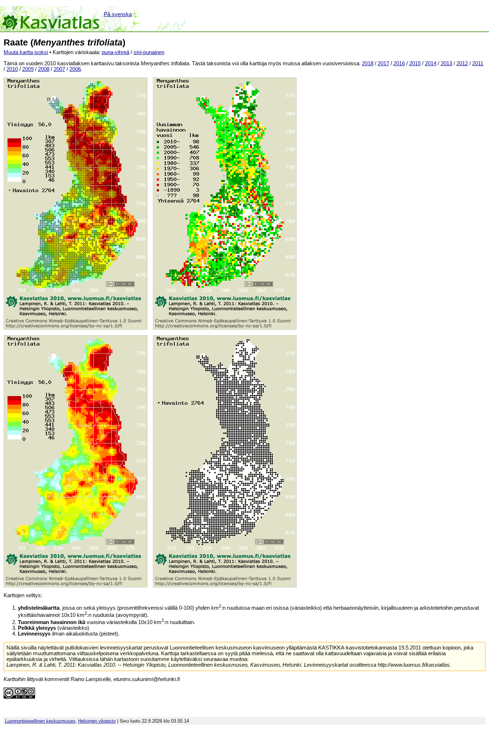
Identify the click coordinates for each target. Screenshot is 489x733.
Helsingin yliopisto (97, 721)
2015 (415, 63)
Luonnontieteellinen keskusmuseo (40, 721)
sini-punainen (149, 52)
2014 (430, 63)
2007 (59, 69)
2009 (28, 69)
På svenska (118, 14)
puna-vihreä (115, 52)
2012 (462, 63)
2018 (367, 63)
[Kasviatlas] (51, 18)
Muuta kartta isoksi (26, 52)
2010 (12, 69)
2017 (383, 63)
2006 (75, 69)
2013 (446, 63)
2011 (477, 63)
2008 (43, 69)
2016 (399, 63)
